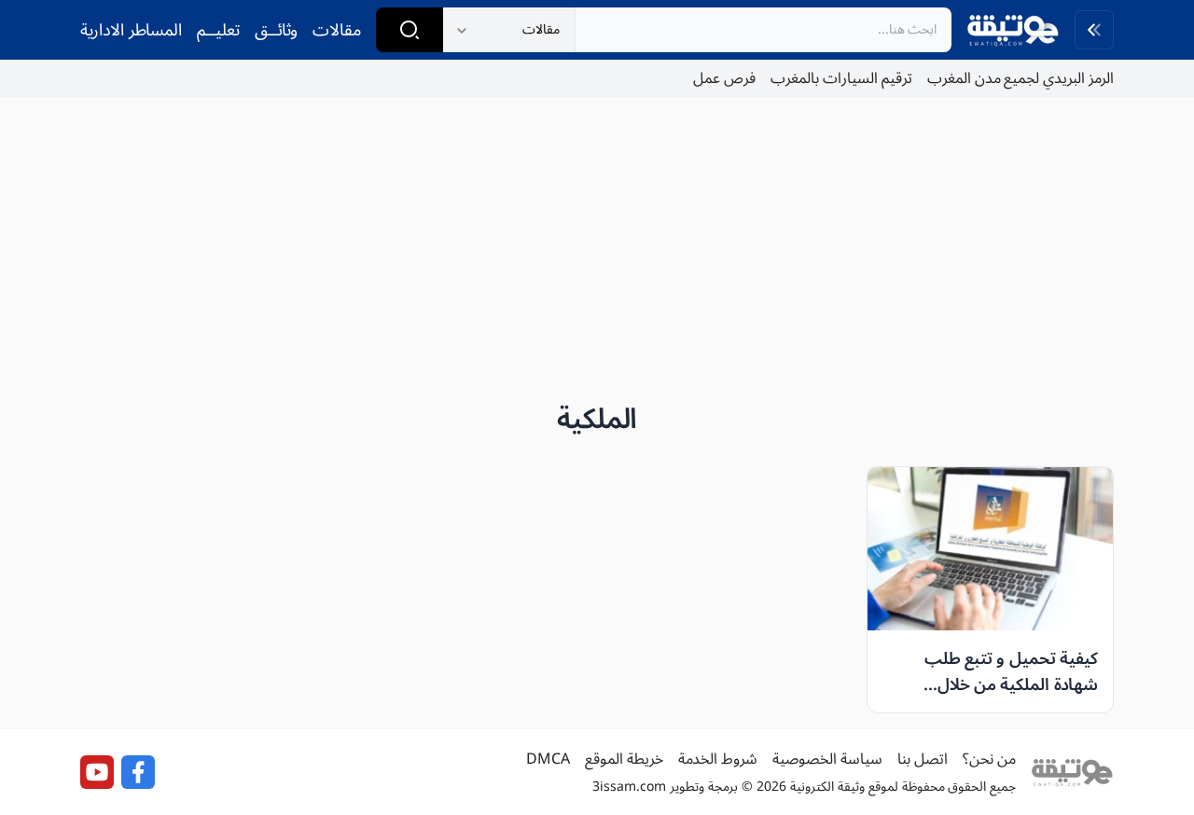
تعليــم (218, 30)
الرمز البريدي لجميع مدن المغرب (1020, 78)
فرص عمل (724, 78)
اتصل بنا (922, 759)
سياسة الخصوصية (827, 759)
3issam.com (629, 786)
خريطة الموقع (624, 759)
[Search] (409, 29)
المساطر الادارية (131, 30)
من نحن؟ (989, 759)
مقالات (336, 30)
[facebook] (138, 772)
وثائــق (276, 30)
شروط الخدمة (717, 759)
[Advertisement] (597, 242)
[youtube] (97, 772)
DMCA (548, 759)
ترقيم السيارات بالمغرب (841, 78)
